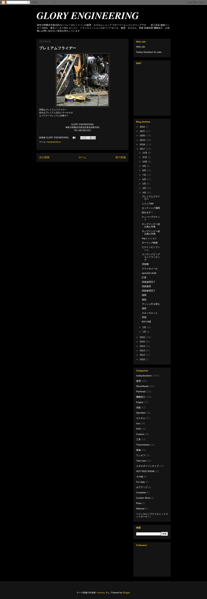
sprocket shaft (149, 273)
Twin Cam (141, 460)
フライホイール (150, 268)
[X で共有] (88, 137)
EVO (138, 428)
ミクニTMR (148, 203)
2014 (143, 346)
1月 (144, 331)
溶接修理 (146, 286)
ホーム (82, 157)
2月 (144, 327)
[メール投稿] (73, 137)
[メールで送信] (81, 137)
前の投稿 (120, 157)
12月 (145, 152)
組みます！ (147, 212)
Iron (138, 423)
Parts (139, 503)
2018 (143, 144)
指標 (144, 295)
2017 (143, 149)
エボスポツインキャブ (147, 466)
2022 (143, 126)
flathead (140, 508)
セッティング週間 (151, 208)
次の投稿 (44, 157)
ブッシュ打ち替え (151, 304)
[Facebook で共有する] (91, 137)
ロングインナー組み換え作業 (151, 225)
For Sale (140, 482)
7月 (144, 175)
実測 (144, 317)
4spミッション (149, 238)
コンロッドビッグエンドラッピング (151, 257)
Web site (140, 46)
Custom (140, 434)
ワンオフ (140, 455)
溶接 (138, 407)
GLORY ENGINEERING (88, 15)
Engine (139, 402)
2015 (143, 341)
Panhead (140, 391)
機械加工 (140, 397)
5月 (144, 183)
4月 (144, 188)
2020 (143, 135)
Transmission (143, 444)
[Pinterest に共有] (94, 137)
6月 (144, 179)
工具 (138, 439)
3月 (144, 192)
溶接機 (145, 264)
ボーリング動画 (150, 242)
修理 (138, 381)
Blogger (126, 592)
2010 (143, 359)
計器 (144, 277)
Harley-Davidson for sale (148, 52)
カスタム (140, 418)
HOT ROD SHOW (145, 471)
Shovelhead (142, 386)
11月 (145, 157)
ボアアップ (141, 487)
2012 (143, 355)
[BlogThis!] (85, 137)
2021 (143, 131)
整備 (138, 450)
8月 (144, 170)
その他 (139, 476)
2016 (143, 337)
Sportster (141, 412)
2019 (143, 140)
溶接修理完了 (148, 282)
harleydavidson (54, 142)
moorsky (101, 592)
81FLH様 (146, 321)
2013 (143, 350)
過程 (144, 299)
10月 (145, 161)
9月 (144, 166)
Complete (141, 492)
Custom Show (143, 498)
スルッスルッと (150, 313)
